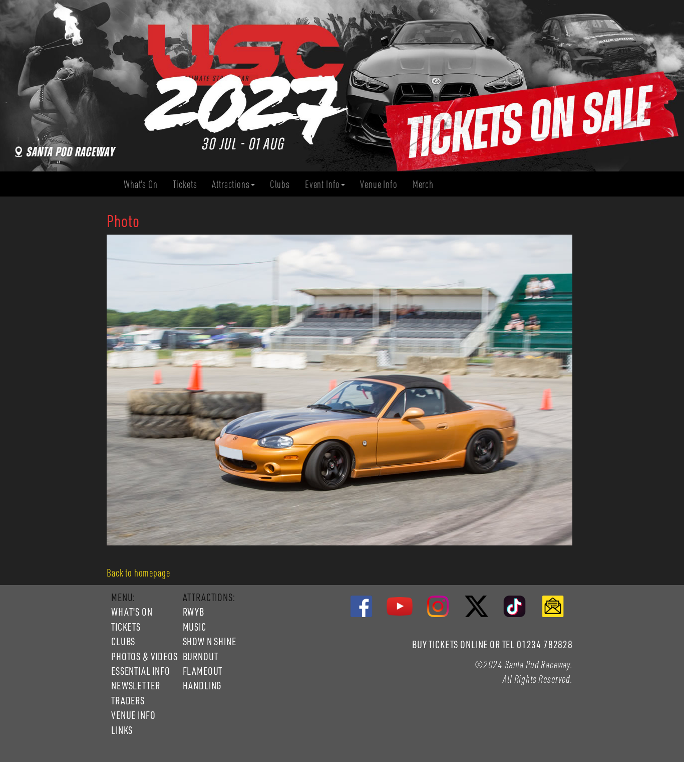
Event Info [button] (322, 183)
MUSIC (194, 626)
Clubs (283, 184)
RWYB (193, 611)
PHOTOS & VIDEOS (144, 656)
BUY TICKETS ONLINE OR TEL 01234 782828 (492, 644)
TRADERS (128, 700)
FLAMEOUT (203, 670)
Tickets (189, 184)
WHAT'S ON (132, 611)
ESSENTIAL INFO (140, 670)
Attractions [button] (230, 183)
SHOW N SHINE (209, 641)
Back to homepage (138, 572)
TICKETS (126, 626)
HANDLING (202, 685)
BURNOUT (200, 656)
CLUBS (123, 641)
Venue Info (382, 184)
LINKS (122, 729)
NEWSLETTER (135, 685)
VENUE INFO (133, 714)
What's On (144, 184)
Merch (427, 184)
